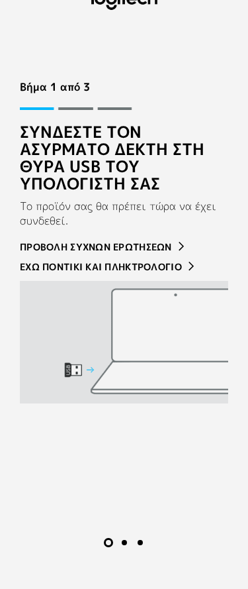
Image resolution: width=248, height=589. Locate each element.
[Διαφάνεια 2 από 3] (124, 542)
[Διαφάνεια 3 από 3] (140, 542)
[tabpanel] (124, 241)
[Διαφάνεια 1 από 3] (108, 542)
